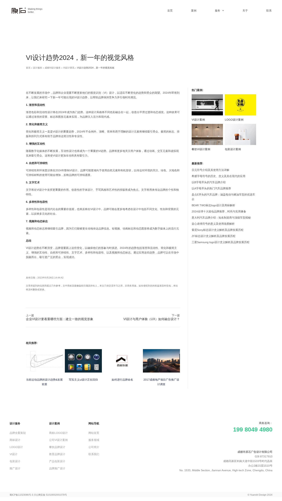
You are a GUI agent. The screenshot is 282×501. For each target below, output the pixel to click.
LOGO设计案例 (234, 119)
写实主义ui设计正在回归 (83, 379)
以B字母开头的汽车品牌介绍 (209, 182)
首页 (170, 10)
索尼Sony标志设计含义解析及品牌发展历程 (217, 229)
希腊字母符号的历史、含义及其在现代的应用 (218, 176)
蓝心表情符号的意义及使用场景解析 (213, 223)
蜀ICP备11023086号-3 (21, 495)
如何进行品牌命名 (122, 379)
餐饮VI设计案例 (201, 149)
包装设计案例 (233, 149)
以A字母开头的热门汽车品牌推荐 (211, 188)
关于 (245, 10)
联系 (269, 10)
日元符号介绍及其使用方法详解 (210, 169)
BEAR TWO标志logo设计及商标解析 (213, 205)
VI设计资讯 (68, 67)
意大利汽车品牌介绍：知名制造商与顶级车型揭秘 (221, 217)
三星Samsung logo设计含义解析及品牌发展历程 (220, 242)
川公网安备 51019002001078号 (50, 495)
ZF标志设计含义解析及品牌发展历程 (213, 236)
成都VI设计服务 (53, 67)
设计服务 (37, 67)
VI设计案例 (198, 119)
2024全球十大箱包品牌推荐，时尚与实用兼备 (219, 211)
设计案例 (54, 423)
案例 (193, 10)
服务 (217, 10)
